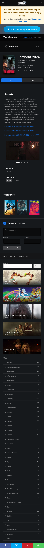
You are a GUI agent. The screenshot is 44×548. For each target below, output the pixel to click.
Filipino (9, 426)
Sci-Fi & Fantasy (12, 489)
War (8, 525)
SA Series (10, 484)
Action (9, 362)
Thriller (9, 511)
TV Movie (10, 516)
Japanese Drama (13, 439)
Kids (8, 448)
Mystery (9, 462)
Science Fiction (29, 71)
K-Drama (10, 444)
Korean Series (12, 453)
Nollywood (10, 471)
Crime (9, 403)
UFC (8, 520)
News (9, 466)
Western (10, 534)
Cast (32, 80)
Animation (10, 380)
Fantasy (9, 421)
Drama (9, 412)
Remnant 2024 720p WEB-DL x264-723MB (20, 131)
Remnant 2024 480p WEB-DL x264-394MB (20, 126)
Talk (8, 507)
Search (5, 263)
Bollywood (10, 389)
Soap (9, 498)
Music (9, 457)
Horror (19, 71)
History (9, 430)
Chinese (10, 394)
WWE (8, 538)
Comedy (10, 399)
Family (9, 417)
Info (11, 80)
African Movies (12, 376)
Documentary (11, 408)
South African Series (14, 502)
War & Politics (11, 529)
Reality (9, 475)
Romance (10, 480)
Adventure (10, 371)
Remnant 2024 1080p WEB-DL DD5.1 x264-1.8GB (22, 135)
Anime (9, 385)
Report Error (28, 37)
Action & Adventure (13, 367)
